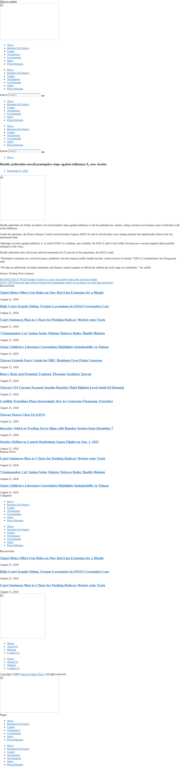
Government (14, 57)
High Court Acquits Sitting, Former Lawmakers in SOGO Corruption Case (54, 306)
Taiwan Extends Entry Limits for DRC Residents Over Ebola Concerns (51, 360)
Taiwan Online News (32, 674)
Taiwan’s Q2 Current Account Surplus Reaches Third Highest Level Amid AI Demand (62, 387)
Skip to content (8, 1)
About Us (12, 646)
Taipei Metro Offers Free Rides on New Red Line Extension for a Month (52, 292)
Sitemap (11, 649)
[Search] (42, 95)
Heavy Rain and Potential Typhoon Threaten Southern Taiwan (45, 374)
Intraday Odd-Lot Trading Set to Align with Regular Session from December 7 (56, 428)
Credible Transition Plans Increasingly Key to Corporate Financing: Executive (56, 401)
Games (11, 51)
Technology (13, 54)
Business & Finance (18, 48)
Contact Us (13, 652)
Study (10, 60)
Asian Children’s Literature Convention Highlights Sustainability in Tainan (54, 347)
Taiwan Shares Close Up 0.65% (23, 414)
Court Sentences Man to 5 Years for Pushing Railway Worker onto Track (52, 320)
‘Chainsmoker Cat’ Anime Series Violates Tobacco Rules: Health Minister (52, 333)
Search (4, 94)
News (10, 44)
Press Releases (15, 63)
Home (10, 643)
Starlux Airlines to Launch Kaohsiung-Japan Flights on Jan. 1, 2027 (49, 442)
